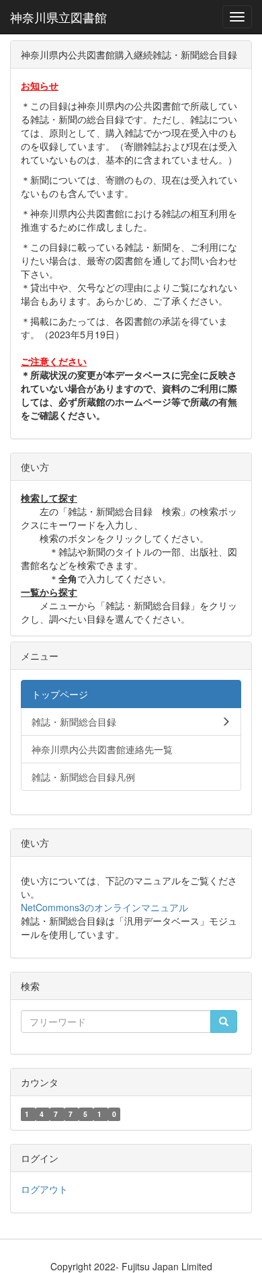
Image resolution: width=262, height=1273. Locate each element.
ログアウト (44, 1189)
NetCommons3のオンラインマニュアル (104, 907)
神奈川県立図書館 (58, 17)
